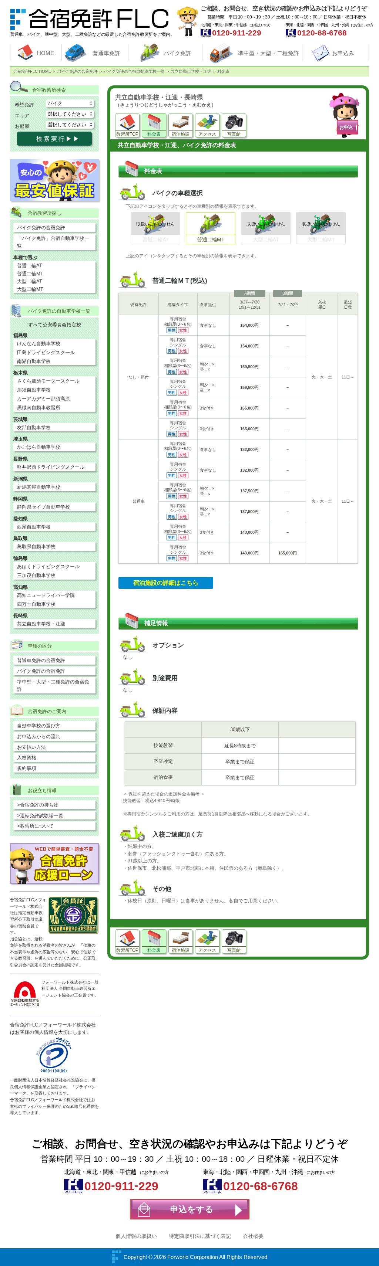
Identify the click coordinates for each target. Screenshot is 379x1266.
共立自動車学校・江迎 (41, 624)
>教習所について (35, 826)
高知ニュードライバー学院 (46, 595)
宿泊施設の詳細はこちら (165, 583)
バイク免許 (177, 53)
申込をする (192, 1209)
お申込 (346, 127)
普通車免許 (106, 53)
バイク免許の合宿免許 (41, 227)
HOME (45, 53)
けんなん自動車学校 (38, 343)
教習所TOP (127, 134)
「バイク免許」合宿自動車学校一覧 (53, 242)
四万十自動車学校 (36, 604)
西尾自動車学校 (34, 527)
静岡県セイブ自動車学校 (43, 507)
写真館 (234, 134)
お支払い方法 (31, 747)
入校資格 (26, 757)
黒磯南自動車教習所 (38, 407)
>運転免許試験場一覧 (40, 815)
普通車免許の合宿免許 (41, 660)
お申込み (343, 53)
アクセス (207, 134)
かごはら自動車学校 (38, 447)
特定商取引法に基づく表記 (200, 1236)
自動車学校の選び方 (38, 726)
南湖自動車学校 (34, 361)
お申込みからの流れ (38, 736)
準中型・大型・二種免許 (268, 53)
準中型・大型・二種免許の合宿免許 (53, 685)
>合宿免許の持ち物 (37, 805)
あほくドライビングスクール (48, 566)
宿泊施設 (181, 134)
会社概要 (253, 1236)
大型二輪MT (30, 289)
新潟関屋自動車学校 (38, 487)
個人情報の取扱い (136, 1236)
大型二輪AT (29, 281)
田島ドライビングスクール (46, 352)
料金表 (154, 134)
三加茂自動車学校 (36, 575)
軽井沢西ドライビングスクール (50, 467)
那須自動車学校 (34, 390)
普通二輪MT (30, 273)
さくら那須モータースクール (48, 381)
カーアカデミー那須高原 (43, 398)
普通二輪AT (29, 265)
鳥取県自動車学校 (36, 546)
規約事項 (26, 768)
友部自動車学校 (34, 427)
